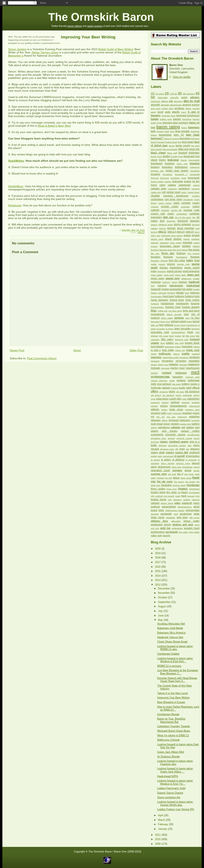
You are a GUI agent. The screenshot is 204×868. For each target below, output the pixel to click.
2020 (158, 548)
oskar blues (162, 399)
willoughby (176, 521)
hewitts (196, 289)
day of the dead (183, 217)
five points (193, 250)
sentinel (171, 438)
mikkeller (173, 364)
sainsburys (164, 427)
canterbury (184, 188)
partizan (175, 402)
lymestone (187, 346)
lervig (171, 336)
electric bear (157, 239)
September (164, 602)
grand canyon (174, 271)
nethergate (193, 380)
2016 (158, 566)
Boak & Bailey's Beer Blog (54, 125)
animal (165, 108)
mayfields (194, 357)
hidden (154, 293)
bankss (177, 119)
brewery (155, 167)
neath (172, 380)
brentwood (156, 163)
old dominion (192, 391)
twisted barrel (158, 499)
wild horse (194, 517)
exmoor (154, 246)
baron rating (168, 126)
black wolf (172, 153)
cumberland (181, 214)
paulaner (185, 402)
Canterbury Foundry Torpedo (173, 726)
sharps (164, 441)
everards (187, 242)
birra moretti (156, 149)
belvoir (154, 142)
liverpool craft (181, 339)
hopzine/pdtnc (157, 307)
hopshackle (182, 303)
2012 (158, 584)
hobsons (194, 293)
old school (156, 395)
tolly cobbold (157, 496)
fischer (185, 250)
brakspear (173, 159)
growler (196, 278)
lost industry (157, 346)
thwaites (183, 488)
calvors (196, 185)
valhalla (155, 503)
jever (187, 318)
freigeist (164, 261)
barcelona (186, 119)
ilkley (154, 310)
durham (171, 228)
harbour (182, 282)
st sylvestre (191, 460)
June (161, 615)
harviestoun (176, 285)
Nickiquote (14, 205)
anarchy (186, 105)
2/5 (167, 93)
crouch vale (158, 214)
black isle (194, 149)
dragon (154, 224)
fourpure (168, 257)
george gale (183, 264)
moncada (165, 368)
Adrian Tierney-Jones (44, 52)
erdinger (154, 243)
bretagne (170, 163)
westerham (186, 514)
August (162, 606)
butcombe (177, 181)
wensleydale (192, 510)
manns (176, 354)
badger (155, 119)
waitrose (155, 507)
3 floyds (173, 94)
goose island (191, 267)
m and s (156, 350)
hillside (180, 293)
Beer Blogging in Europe (171, 702)
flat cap (155, 253)
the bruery (179, 482)
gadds (154, 264)
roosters (175, 424)
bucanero (164, 178)
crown (170, 214)
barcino (196, 119)
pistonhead (194, 406)
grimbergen (186, 278)
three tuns (172, 489)
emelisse (195, 239)
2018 (158, 557)
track (183, 496)
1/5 (152, 93)
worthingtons (158, 532)
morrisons (181, 372)
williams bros (159, 520)
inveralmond (157, 314)
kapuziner (155, 321)
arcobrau (179, 108)
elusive (186, 239)
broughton (167, 174)
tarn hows (189, 474)
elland (168, 239)
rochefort (195, 420)
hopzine (195, 303)
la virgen (170, 329)
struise (196, 470)
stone (154, 467)
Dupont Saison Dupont (170, 792)
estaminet (164, 243)
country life (176, 210)
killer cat (154, 325)
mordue (154, 373)
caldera (172, 185)
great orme (169, 275)
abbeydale (163, 97)
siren (182, 449)
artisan (188, 108)
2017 (158, 562)
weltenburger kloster (174, 510)
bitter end (183, 149)
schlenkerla (157, 434)
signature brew (167, 449)
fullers (189, 260)
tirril (179, 492)
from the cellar (177, 260)
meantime (194, 361)
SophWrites (16, 160)
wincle (167, 524)
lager (177, 328)
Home (77, 350)
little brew (190, 336)
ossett (172, 399)
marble (185, 353)
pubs (163, 413)
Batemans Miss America (171, 632)
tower (177, 496)
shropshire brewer (177, 445)
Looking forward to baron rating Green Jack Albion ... (175, 770)
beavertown (165, 135)
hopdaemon (167, 303)
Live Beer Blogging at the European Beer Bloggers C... (177, 672)
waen (196, 503)
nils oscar (176, 384)
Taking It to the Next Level (172, 693)
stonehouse (164, 467)
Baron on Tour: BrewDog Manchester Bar (171, 720)
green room (157, 278)
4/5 (197, 93)
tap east (172, 474)
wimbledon (157, 524)
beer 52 (179, 135)
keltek (189, 321)
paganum (155, 402)
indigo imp (163, 311)
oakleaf (174, 388)
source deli (181, 452)
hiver (187, 293)
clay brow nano (173, 199)
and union (156, 108)
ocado (181, 388)
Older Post (136, 350)
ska (187, 449)
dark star (168, 217)
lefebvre (154, 336)
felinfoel (186, 246)
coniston (186, 203)
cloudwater (188, 199)
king (161, 325)
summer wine (159, 473)
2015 (158, 571)
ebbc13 (172, 232)
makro (153, 354)
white (196, 514)
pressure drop (192, 410)
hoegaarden (156, 296)
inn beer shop (175, 311)
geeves (171, 264)
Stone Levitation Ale (168, 797)
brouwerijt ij (181, 174)
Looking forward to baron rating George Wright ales (175, 803)
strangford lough (160, 470)
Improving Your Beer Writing (88, 37)
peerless (195, 402)
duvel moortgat (185, 228)
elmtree (177, 239)
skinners (194, 449)
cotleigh (155, 210)
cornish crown (169, 206)
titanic (184, 492)
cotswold (165, 210)
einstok (195, 235)
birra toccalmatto (170, 149)
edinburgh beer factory (172, 235)
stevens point (183, 463)
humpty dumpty (190, 307)
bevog (172, 146)
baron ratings (75, 26)
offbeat (195, 388)
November (164, 592)
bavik (166, 131)
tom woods (169, 496)
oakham (166, 388)
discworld (183, 221)
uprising (186, 500)
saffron (154, 427)
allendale (165, 105)
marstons (156, 357)
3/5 (180, 93)
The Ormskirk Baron (101, 17)
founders (155, 257)
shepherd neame (178, 441)
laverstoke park (160, 332)
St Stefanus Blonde (168, 756)
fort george (193, 253)
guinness (156, 282)
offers (154, 391)
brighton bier (157, 171)
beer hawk (192, 134)
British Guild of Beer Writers (115, 49)
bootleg (174, 156)
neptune (181, 380)
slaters (154, 452)
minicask (183, 364)
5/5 (153, 97)
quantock (177, 413)
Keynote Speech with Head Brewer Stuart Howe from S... (177, 680)
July (161, 610)
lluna (163, 343)
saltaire (190, 427)
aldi (171, 101)
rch (152, 416)
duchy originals (182, 224)
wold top (165, 528)
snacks (170, 452)
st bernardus (192, 456)
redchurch (182, 417)
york (159, 535)
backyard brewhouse (187, 115)
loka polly (179, 343)
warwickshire (169, 507)
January (163, 828)
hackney (166, 282)
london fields (192, 343)
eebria (187, 235)
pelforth (154, 406)
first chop (177, 250)
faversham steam (170, 246)
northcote (156, 388)
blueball (182, 153)
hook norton (192, 300)
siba (189, 445)
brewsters (167, 167)
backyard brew (169, 116)
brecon (184, 160)
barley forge (156, 123)
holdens (189, 296)
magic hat (180, 350)
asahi (153, 112)
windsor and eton (182, 524)
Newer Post (17, 350)
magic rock (192, 350)
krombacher (191, 325)
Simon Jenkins (17, 49)
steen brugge (168, 463)
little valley (167, 339)
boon (159, 156)
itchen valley (167, 318)
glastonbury (176, 267)
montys (174, 368)
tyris (170, 500)
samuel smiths (190, 431)
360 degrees (189, 94)
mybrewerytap (160, 376)
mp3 (195, 372)
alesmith (155, 105)
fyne (196, 260)
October (163, 597)
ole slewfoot (168, 395)
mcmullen (181, 361)
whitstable (170, 517)
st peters (166, 459)
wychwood (172, 531)
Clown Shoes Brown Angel (172, 641)
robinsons (184, 420)
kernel (196, 321)
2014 (158, 575)
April (161, 815)
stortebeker (187, 467)
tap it (180, 474)
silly (176, 449)
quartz (196, 413)
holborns (179, 296)
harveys (162, 285)
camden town (158, 188)
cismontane (157, 199)
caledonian (184, 185)
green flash (180, 275)
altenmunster (176, 105)
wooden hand (191, 528)
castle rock (156, 192)
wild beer (182, 517)
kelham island (178, 321)
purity (169, 413)
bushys (168, 181)
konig (182, 325)
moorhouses (192, 368)
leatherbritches (178, 332)
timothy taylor (158, 492)
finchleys (155, 250)
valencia (195, 500)
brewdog (194, 163)
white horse (157, 517)
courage (187, 210)
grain (153, 271)
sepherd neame (184, 438)
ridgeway (156, 420)
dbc (194, 217)
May (161, 619)
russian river (185, 424)
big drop (195, 146)
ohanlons (163, 392)
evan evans (175, 243)
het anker (187, 289)
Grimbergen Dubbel (168, 653)
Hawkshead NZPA (167, 776)
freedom (194, 257)
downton (194, 221)
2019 (158, 553)
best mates (188, 142)
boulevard (189, 156)
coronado (185, 207)
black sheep (158, 152)
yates (154, 535)
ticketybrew (194, 489)
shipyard (162, 445)
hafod (174, 282)
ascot (160, 112)
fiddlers (196, 246)
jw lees (195, 318)
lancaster (186, 328)
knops (177, 325)
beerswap (184, 138)
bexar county (183, 145)
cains (162, 185)
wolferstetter (177, 528)
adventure (155, 101)
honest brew (177, 300)
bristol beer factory (177, 170)
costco (195, 206)
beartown (195, 131)
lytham (196, 347)
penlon (164, 406)
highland (171, 293)
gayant (162, 264)
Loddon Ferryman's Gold (171, 788)
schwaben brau (158, 438)
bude (183, 178)
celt (164, 192)
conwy (195, 203)
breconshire (194, 160)
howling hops (173, 307)
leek (197, 332)
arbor (171, 108)
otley (179, 399)
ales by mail (191, 101)
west (176, 514)
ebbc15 (190, 232)
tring (197, 496)
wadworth (187, 503)
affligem (164, 101)
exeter (196, 243)
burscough (193, 178)
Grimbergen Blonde (168, 714)
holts (196, 296)
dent (162, 221)
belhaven (195, 138)
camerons (172, 189)
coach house (164, 203)
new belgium (164, 384)
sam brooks (169, 431)
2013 (158, 580)
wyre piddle (194, 532)
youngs (166, 535)
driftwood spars (165, 224)
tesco (176, 477)
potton (164, 410)
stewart (195, 463)
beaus (154, 135)
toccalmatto (194, 492)
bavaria (160, 131)
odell (188, 388)
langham (195, 329)
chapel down (193, 192)
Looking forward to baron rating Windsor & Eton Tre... (175, 782)
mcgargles (167, 361)
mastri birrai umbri (171, 357)
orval (153, 399)
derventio (171, 221)
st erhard (155, 460)
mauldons (183, 357)
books (153, 156)
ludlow (178, 347)
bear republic (182, 131)
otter (184, 399)
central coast (173, 192)
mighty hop (163, 364)
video (177, 503)
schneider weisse (175, 434)
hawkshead (192, 285)
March (162, 819)
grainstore (161, 271)
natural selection (159, 380)
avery (183, 112)
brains (162, 160)
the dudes (190, 482)
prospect (155, 413)
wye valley (183, 532)
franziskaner (181, 257)
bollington (194, 153)
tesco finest (185, 478)
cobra (176, 203)
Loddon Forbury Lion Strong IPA (175, 809)
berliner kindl (171, 142)
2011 (158, 834)
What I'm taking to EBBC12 (173, 735)
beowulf (161, 142)
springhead (168, 456)
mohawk (155, 368)
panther (165, 402)
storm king (176, 467)
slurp (162, 452)
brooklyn (155, 174)
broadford (194, 171)
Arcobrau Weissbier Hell (171, 623)
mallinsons (165, 353)
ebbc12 (141, 232)
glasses (164, 267)
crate (196, 210)
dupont (162, 228)
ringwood (174, 420)
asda (167, 112)
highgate (162, 293)
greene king (173, 278)
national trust (192, 377)
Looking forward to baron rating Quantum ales (175, 762)
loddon (170, 343)
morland (166, 372)
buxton (187, 181)
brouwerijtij (194, 174)
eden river (155, 235)
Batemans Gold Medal (170, 628)
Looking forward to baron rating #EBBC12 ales (175, 648)
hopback (155, 304)
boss (180, 156)
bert (179, 142)
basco (184, 127)
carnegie (195, 189)
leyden (178, 336)
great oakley (157, 275)
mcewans (155, 361)
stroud (187, 470)
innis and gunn (191, 311)
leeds (190, 332)
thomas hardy (179, 485)
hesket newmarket (171, 289)
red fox (160, 417)
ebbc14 (181, 232)
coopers (154, 207)
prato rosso (176, 409)
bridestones (181, 167)
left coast (163, 336)
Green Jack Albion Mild (170, 751)
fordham (181, 253)
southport (194, 452)
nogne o (194, 384)
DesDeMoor (15, 186)
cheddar (155, 196)
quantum (187, 413)
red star (171, 417)
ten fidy (168, 478)
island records (174, 314)
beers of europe (171, 138)
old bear (180, 392)
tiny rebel (171, 492)
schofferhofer (193, 435)
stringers (177, 470)
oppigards (187, 395)
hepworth (156, 289)
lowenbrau (169, 347)
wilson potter (191, 521)
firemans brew (165, 250)
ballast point (166, 119)
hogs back (168, 296)
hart (152, 286)
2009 (158, 843)
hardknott (194, 281)
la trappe (161, 329)
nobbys (185, 384)
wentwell (155, 514)
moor (182, 368)
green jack (193, 274)
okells (172, 391)
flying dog (167, 253)
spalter (154, 456)
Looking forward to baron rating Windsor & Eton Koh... (175, 660)
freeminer (155, 261)
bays (172, 131)
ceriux (183, 192)
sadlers (195, 424)
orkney (196, 395)
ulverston (177, 500)
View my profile (181, 76)
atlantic (176, 112)
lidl (183, 336)
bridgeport (194, 167)
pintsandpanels (178, 406)
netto (153, 384)
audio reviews (94, 26)
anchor (195, 105)
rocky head (157, 424)
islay (186, 314)
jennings (179, 317)
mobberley (193, 364)
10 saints (159, 94)
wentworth (166, 514)
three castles (158, 489)
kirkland (169, 325)
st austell (179, 456)
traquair (190, 496)
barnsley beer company (176, 122)
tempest (160, 478)
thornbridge (193, 485)
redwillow (194, 416)
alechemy (178, 101)
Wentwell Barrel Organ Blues (173, 730)
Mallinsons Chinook (168, 739)
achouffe (174, 97)
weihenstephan (185, 507)
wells (161, 510)
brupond (155, 178)
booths (166, 156)
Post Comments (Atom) (42, 358)
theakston (166, 485)
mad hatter (168, 350)
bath (153, 131)
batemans (193, 127)
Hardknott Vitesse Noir (170, 637)
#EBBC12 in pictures (169, 665)
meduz (154, 364)
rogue (166, 424)
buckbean (175, 178)
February (163, 824)
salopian (175, 427)
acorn (184, 97)
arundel (195, 108)
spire (160, 456)
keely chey (165, 321)
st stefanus (178, 459)
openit (178, 395)
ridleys (165, 420)
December (164, 588)
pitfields (155, 409)
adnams (194, 97)
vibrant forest (167, 503)
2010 (158, 839)
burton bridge (157, 181)
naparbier (177, 377)
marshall (195, 354)
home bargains (159, 300)
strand (196, 467)
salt (183, 427)
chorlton (195, 196)
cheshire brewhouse (175, 196)
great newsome (191, 271)
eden (197, 232)
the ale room (165, 481)
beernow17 (157, 138)
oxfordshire (193, 399)
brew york (182, 164)
